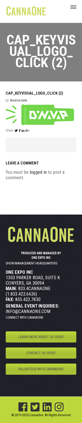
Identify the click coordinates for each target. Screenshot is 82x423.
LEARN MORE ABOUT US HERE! (41, 337)
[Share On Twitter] (16, 130)
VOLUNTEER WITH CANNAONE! (41, 369)
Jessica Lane (18, 100)
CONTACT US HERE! (41, 353)
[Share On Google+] (28, 130)
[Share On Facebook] (19, 130)
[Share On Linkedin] (23, 130)
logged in (38, 172)
